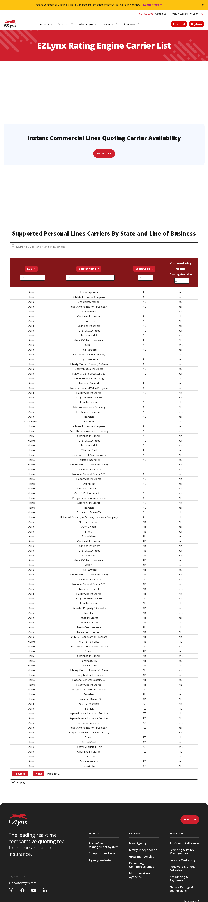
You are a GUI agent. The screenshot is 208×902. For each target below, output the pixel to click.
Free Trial (179, 24)
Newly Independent (143, 850)
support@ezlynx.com (22, 883)
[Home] (10, 23)
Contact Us (160, 13)
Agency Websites (101, 860)
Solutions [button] (63, 24)
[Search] (202, 14)
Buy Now (196, 24)
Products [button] (44, 24)
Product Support (179, 13)
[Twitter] (11, 890)
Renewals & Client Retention (182, 868)
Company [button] (129, 24)
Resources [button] (109, 24)
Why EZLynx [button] (86, 24)
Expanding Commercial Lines (141, 864)
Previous (20, 773)
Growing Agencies (141, 856)
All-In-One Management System (104, 845)
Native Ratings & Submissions (182, 888)
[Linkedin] (45, 890)
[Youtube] (33, 890)
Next (39, 773)
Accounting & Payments (179, 878)
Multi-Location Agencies (139, 875)
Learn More (151, 4)
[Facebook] (22, 890)
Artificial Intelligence (184, 843)
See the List (104, 153)
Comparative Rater (102, 853)
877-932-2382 (17, 877)
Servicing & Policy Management (182, 851)
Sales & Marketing (182, 860)
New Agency (137, 843)
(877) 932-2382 (145, 13)
